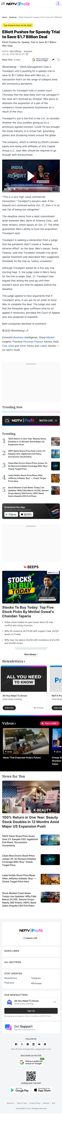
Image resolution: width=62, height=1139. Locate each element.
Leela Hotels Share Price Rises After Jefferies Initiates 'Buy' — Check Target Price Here (19, 878)
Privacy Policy (35, 1103)
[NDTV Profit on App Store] (42, 1089)
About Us (10, 1103)
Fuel (4, 345)
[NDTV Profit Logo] (31, 930)
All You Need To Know (15, 695)
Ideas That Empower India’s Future (22, 757)
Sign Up (31, 1011)
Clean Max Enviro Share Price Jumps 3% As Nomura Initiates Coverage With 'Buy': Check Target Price (19, 860)
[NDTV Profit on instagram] (27, 1044)
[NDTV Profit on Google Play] (19, 1089)
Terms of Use (22, 1103)
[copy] (58, 59)
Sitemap (46, 1103)
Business (28, 51)
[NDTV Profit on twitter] (21, 1044)
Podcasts (9, 982)
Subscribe (9, 708)
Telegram (36, 978)
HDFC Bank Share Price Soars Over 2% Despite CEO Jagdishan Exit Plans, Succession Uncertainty (20, 841)
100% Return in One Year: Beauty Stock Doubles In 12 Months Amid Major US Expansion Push (30, 821)
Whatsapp (36, 983)
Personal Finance (33, 341)
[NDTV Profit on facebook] (16, 1044)
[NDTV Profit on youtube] (39, 1044)
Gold (11, 345)
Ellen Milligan (16, 51)
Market (50, 337)
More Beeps (30, 654)
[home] (18, 3)
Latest (43, 345)
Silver (23, 345)
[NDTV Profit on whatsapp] (45, 1044)
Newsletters (10, 978)
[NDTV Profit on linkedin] (33, 1044)
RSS (53, 1103)
